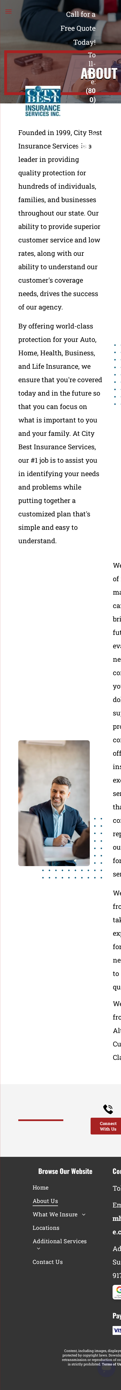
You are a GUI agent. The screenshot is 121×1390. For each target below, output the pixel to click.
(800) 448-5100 (91, 113)
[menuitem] (61, 1187)
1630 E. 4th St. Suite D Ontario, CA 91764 (83, 169)
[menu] (8, 11)
